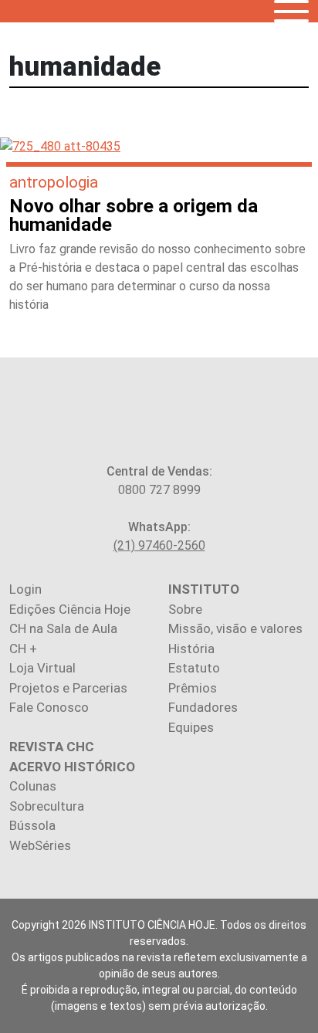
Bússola (32, 825)
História (191, 648)
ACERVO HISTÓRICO (72, 766)
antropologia (53, 182)
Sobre (185, 609)
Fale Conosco (49, 707)
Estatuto (194, 668)
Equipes (191, 727)
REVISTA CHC (51, 746)
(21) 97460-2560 (159, 545)
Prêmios (192, 688)
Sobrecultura (46, 806)
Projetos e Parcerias (68, 688)
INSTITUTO (203, 589)
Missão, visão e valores (235, 628)
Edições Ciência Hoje (69, 609)
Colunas (32, 786)
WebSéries (40, 845)
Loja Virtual (42, 668)
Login (25, 589)
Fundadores (203, 707)
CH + (23, 648)
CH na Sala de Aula (63, 628)
